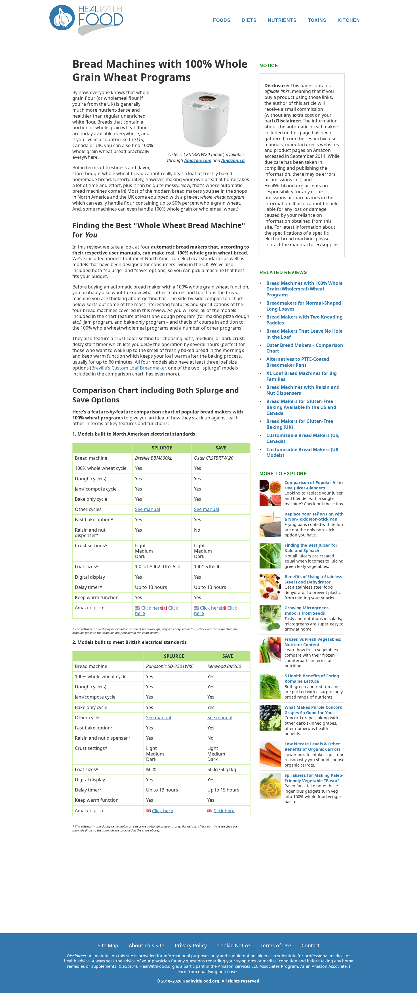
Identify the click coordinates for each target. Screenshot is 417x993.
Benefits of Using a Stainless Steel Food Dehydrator (313, 579)
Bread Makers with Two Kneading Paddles (304, 320)
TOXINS (317, 20)
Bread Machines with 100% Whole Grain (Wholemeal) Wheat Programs (304, 289)
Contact (310, 945)
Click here (151, 608)
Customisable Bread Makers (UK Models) (302, 452)
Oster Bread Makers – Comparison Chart (304, 348)
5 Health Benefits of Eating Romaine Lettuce (312, 678)
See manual (147, 509)
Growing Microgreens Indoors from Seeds (306, 610)
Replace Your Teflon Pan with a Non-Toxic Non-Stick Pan (314, 516)
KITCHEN (349, 20)
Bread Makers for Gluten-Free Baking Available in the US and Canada (301, 407)
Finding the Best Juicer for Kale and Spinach (311, 547)
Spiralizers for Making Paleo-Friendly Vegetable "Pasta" (314, 778)
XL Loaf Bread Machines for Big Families (301, 376)
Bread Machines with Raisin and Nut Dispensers (303, 390)
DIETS (249, 20)
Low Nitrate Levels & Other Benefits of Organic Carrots (312, 746)
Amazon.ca (233, 160)
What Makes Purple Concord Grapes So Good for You (313, 710)
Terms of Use (275, 945)
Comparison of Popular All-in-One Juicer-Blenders (314, 485)
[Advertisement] (161, 878)
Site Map (108, 945)
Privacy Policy (191, 945)
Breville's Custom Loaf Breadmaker (128, 368)
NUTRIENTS (282, 20)
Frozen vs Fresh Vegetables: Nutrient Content (313, 641)
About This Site (146, 945)
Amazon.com (197, 160)
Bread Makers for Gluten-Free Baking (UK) (299, 424)
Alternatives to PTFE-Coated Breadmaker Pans (297, 362)
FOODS (221, 20)
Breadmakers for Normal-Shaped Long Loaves (303, 306)
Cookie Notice (233, 945)
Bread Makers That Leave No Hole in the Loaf (304, 334)
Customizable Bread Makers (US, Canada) (303, 438)
